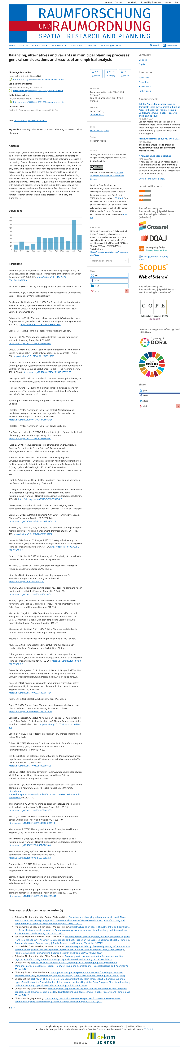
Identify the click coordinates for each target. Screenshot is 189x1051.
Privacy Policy (131, 2)
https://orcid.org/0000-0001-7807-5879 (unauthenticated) (38, 90)
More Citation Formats (102, 260)
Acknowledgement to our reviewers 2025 (159, 138)
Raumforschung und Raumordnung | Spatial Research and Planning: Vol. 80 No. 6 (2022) (68, 959)
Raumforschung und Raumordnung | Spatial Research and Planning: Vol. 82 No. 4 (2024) (80, 975)
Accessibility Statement (151, 2)
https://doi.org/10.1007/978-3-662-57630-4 (30, 845)
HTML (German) (111, 73)
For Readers (144, 77)
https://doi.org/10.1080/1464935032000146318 (32, 823)
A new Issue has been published (155, 155)
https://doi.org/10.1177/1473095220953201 (30, 594)
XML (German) (125, 73)
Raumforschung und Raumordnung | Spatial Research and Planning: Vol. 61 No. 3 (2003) (59, 1001)
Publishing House (110, 45)
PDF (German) (96, 73)
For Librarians (145, 86)
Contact (108, 2)
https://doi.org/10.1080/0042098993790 (33, 534)
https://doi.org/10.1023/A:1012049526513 (34, 356)
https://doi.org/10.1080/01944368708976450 (30, 419)
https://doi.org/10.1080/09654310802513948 (30, 711)
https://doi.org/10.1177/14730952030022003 (30, 810)
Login (177, 2)
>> (15, 1007)
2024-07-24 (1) (97, 114)
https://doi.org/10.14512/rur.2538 (30, 120)
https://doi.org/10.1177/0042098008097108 (30, 765)
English (142, 64)
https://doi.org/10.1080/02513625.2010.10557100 (47, 372)
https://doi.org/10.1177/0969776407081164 (30, 692)
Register (168, 2)
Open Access (39, 45)
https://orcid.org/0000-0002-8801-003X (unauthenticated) (38, 79)
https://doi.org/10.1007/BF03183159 (26, 581)
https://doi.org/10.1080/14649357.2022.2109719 (32, 521)
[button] (109, 275)
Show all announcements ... (152, 178)
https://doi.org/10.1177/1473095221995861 (30, 343)
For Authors (144, 82)
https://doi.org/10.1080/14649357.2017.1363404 (32, 896)
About (22, 45)
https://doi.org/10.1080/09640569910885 (41, 324)
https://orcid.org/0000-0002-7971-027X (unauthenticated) (38, 102)
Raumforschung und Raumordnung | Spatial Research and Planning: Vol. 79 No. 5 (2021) (59, 952)
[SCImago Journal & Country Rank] (153, 259)
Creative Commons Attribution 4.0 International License (107, 175)
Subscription (77, 45)
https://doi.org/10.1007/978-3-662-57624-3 (30, 857)
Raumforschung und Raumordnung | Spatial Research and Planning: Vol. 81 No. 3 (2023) (59, 943)
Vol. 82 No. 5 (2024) (99, 130)
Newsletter (171, 45)
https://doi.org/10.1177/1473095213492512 (30, 438)
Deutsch (143, 59)
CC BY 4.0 (119, 198)
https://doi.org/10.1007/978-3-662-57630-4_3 (40, 499)
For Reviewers (145, 91)
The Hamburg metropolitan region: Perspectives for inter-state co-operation (82, 998)
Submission (58, 45)
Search (155, 45)
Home (12, 45)
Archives (92, 45)
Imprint (118, 2)
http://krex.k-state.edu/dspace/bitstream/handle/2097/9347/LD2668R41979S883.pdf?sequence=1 (44, 794)
